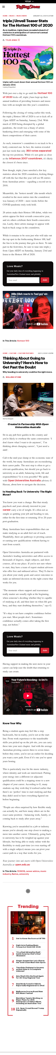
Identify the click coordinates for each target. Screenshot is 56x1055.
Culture (12, 353)
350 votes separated (38, 151)
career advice (32, 871)
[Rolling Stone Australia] (28, 8)
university (24, 874)
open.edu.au (22, 864)
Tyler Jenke (11, 40)
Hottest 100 (23, 341)
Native (15, 874)
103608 (21, 871)
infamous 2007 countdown (25, 158)
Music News (22, 16)
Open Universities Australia (24, 480)
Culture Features (26, 353)
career (7, 510)
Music (12, 16)
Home (5, 16)
